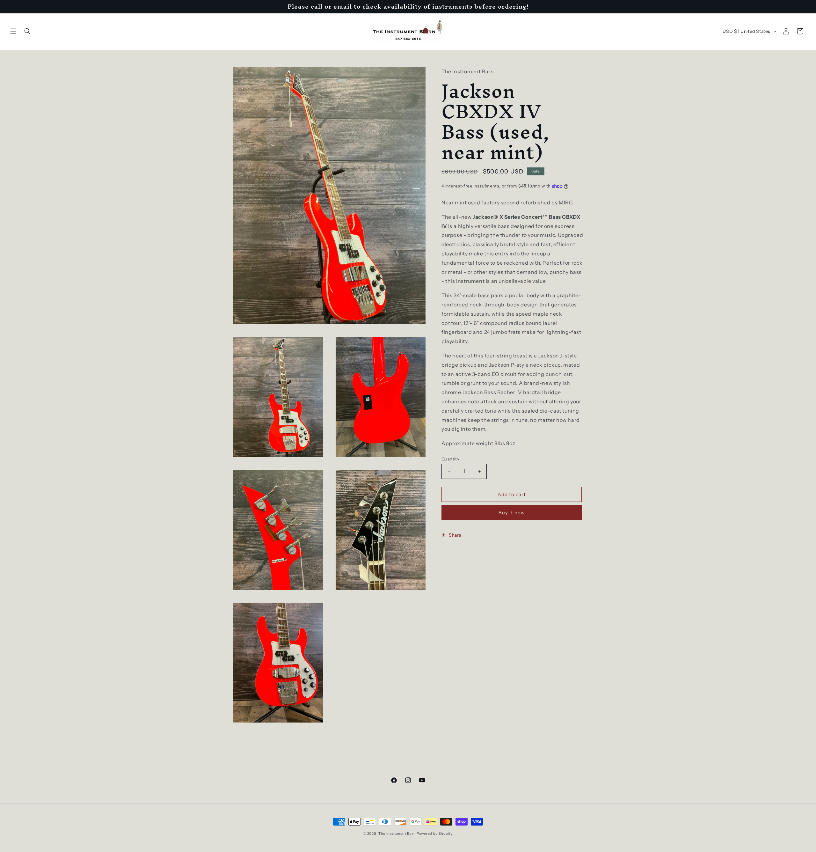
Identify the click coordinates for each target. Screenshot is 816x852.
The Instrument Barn (397, 833)
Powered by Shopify (435, 833)
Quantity (450, 458)
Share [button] (455, 535)
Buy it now (512, 513)
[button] (13, 31)
